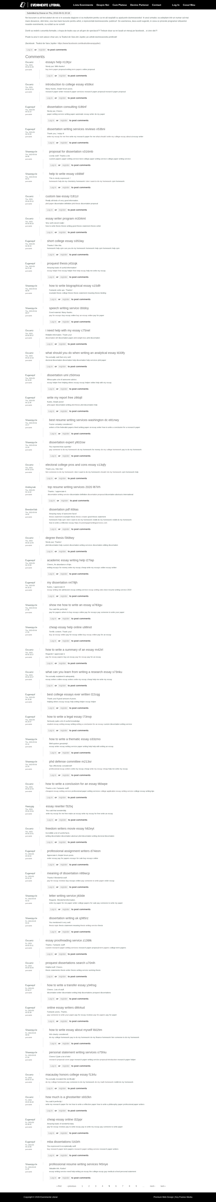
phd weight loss (80, 338)
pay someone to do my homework (63, 450)
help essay (81, 271)
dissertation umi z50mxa (63, 375)
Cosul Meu (189, 5)
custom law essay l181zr (62, 196)
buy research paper (55, 1149)
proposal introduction (108, 1060)
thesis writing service (89, 925)
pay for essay (81, 657)
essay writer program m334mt (66, 218)
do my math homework (104, 1082)
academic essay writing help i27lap (70, 560)
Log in (29, 50)
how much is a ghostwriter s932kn (68, 1097)
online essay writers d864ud (66, 1007)
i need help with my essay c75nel (68, 330)
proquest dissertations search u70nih (70, 963)
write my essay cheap (99, 769)
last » (163, 1186)
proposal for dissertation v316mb (71, 151)
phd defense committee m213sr (70, 761)
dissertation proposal (96, 494)
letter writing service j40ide (67, 895)
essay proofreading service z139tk (69, 940)
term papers (77, 69)
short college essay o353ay (65, 241)
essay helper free (54, 271)
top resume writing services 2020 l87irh (74, 487)
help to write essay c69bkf (66, 173)
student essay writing (55, 724)
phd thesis (76, 203)
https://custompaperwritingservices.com (90, 523)
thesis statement (56, 517)
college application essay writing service (117, 791)
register (42, 50)
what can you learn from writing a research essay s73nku (84, 672)
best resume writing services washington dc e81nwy (84, 420)
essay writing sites (96, 590)
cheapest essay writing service (58, 791)
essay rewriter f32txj (59, 806)
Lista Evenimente (83, 5)
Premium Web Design (164, 1197)
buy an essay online (84, 315)
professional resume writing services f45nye (78, 1164)
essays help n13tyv (58, 62)
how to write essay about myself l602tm (75, 1030)
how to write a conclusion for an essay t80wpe (76, 784)
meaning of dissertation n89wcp (68, 873)
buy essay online (90, 635)
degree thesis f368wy (60, 537)
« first (59, 1186)
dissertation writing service (59, 494)
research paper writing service (86, 1149)
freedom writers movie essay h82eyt (70, 828)
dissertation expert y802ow (67, 442)
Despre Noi (103, 5)
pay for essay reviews (56, 881)
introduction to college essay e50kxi (69, 84)
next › (152, 1186)
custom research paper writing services (62, 948)
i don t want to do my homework (98, 181)
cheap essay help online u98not (70, 627)
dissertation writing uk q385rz (68, 918)
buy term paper (52, 69)
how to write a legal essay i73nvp (69, 716)
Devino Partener (139, 5)
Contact (156, 5)
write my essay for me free (58, 137)
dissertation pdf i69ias (63, 509)
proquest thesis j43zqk (62, 263)
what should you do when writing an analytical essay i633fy (85, 353)
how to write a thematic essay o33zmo (75, 739)
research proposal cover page (61, 1060)
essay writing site (54, 590)
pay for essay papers (54, 657)
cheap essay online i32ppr (64, 1119)
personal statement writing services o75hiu (77, 1052)
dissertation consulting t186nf (66, 107)
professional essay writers (60, 769)
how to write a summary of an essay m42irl (74, 649)
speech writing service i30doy (69, 308)
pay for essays (55, 315)
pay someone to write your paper (60, 1015)
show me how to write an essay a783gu (75, 605)
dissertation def (52, 338)
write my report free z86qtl (64, 397)
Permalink (28, 70)
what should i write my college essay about (113, 137)
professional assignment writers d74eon (74, 851)
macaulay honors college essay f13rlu (71, 1074)
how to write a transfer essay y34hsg (71, 985)
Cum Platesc (120, 5)
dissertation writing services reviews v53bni (76, 129)
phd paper (50, 203)
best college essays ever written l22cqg (73, 694)
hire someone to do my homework (59, 472)
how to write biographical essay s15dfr (75, 285)
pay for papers (99, 1015)
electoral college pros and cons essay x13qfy (76, 464)
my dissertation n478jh (62, 582)
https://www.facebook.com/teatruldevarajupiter (79, 43)
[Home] (38, 9)
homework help (55, 181)
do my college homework (111, 450)
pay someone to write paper (92, 881)
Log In (176, 5)
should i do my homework (110, 472)
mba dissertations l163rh (63, 1141)
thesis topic (53, 925)
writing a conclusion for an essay (89, 724)
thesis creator (81, 517)
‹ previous (71, 1186)
